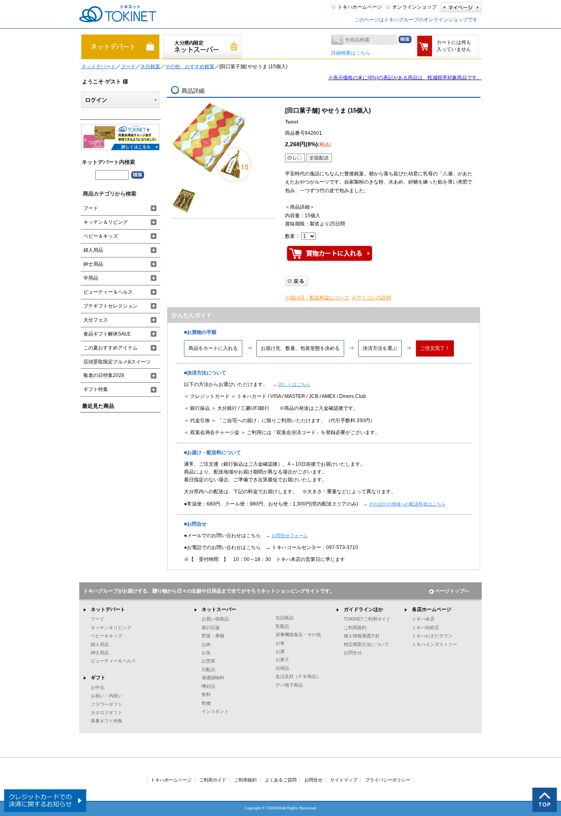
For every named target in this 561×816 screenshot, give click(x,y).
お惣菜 (208, 660)
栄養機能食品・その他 (298, 634)
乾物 (206, 703)
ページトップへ (452, 591)
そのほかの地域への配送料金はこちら (407, 503)
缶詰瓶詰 (285, 617)
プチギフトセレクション (110, 306)
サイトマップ (343, 779)
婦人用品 (93, 250)
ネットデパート (98, 66)
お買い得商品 (215, 618)
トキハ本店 (423, 618)
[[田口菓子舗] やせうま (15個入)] (213, 143)
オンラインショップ (414, 7)
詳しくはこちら (294, 384)
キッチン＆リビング (105, 222)
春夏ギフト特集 (106, 720)
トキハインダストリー (434, 644)
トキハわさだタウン (432, 635)
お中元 (97, 687)
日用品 (282, 668)
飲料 (206, 694)
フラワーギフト (106, 704)
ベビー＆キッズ (100, 236)
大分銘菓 (150, 66)
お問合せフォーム (289, 535)
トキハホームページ (360, 7)
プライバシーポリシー (387, 779)
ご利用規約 (355, 627)
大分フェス (95, 320)
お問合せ (353, 652)
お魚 (206, 652)
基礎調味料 (213, 677)
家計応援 (211, 627)
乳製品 (282, 626)
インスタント (215, 711)
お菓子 (282, 659)
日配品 (208, 669)
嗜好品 (208, 686)
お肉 (206, 644)
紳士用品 (93, 264)
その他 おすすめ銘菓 (189, 66)
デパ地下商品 (289, 685)
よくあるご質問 (281, 779)
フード (128, 66)
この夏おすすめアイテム (110, 348)
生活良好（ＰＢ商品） (298, 676)
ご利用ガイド (212, 779)
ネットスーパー (219, 609)
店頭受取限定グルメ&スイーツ (117, 362)
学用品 (90, 278)
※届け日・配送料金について (317, 298)
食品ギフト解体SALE (107, 334)
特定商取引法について (366, 644)
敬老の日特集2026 (103, 375)
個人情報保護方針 (362, 635)
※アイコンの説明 (371, 298)
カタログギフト (106, 712)
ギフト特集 (95, 389)
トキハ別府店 (425, 627)
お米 (280, 643)
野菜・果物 (213, 635)
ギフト (98, 677)
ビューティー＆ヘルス (108, 292)
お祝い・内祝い (106, 695)
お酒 (280, 651)
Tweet (291, 122)
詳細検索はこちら (350, 53)
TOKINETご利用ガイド (367, 618)
